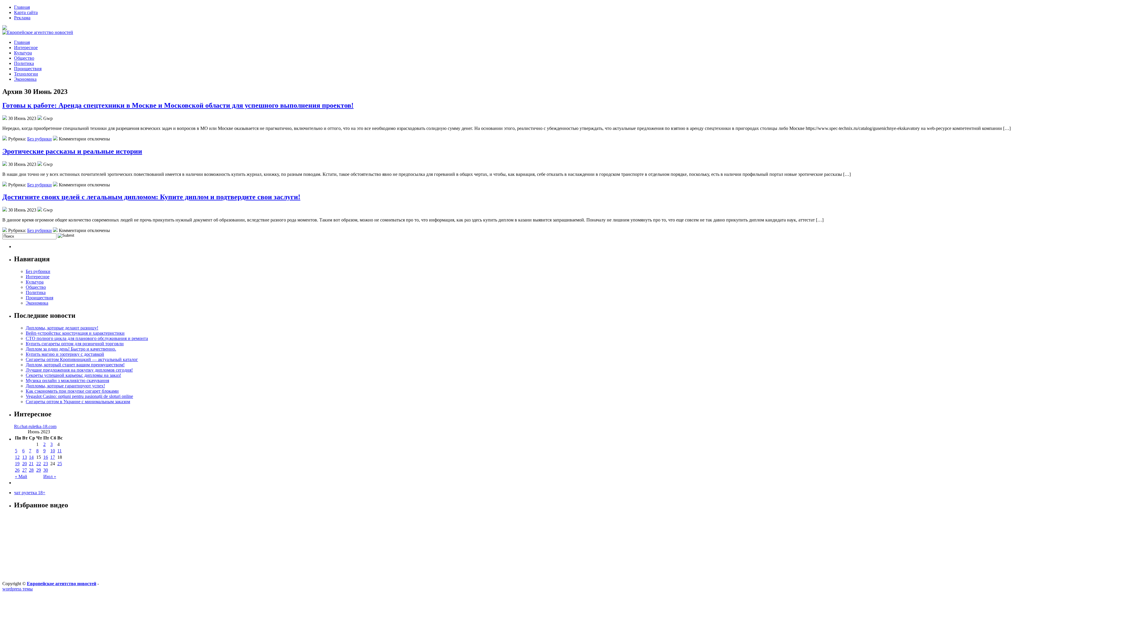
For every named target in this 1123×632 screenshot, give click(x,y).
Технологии (26, 73)
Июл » (49, 476)
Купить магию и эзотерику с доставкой (65, 354)
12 (17, 457)
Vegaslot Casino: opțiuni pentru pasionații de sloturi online (79, 396)
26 (17, 470)
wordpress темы (17, 588)
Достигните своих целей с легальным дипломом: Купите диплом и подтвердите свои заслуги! (151, 197)
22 (38, 463)
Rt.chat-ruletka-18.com (35, 426)
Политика (24, 63)
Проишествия (28, 68)
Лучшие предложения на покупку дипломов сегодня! (79, 369)
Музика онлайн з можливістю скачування (67, 380)
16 (45, 457)
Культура (23, 52)
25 (59, 463)
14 (31, 457)
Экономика (25, 79)
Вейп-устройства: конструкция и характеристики (75, 333)
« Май (21, 476)
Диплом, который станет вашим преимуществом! (75, 364)
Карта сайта (26, 12)
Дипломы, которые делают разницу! (62, 327)
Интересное (26, 47)
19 (17, 463)
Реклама (22, 17)
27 (24, 470)
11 (59, 450)
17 (52, 457)
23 (45, 463)
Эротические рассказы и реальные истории (72, 151)
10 (52, 450)
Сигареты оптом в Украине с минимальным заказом (78, 401)
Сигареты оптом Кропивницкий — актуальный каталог (82, 359)
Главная (22, 7)
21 (31, 463)
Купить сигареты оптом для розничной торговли (75, 343)
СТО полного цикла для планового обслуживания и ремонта (87, 338)
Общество (24, 58)
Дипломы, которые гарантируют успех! (65, 385)
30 (45, 470)
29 (38, 470)
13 (24, 457)
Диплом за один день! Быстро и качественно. (71, 348)
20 (24, 463)
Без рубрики (39, 138)
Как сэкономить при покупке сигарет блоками (72, 391)
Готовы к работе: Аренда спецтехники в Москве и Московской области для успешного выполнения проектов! (178, 105)
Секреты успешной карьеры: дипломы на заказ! (73, 375)
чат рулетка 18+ (29, 492)
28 (31, 470)
